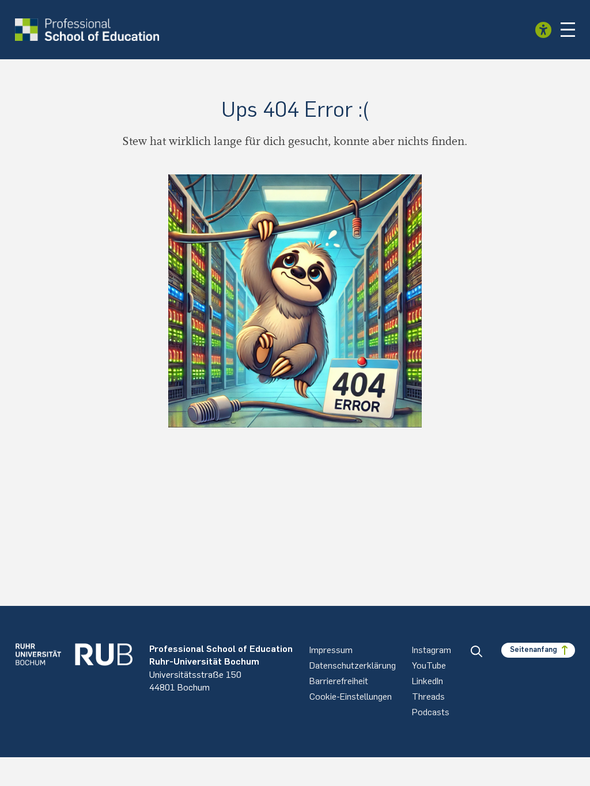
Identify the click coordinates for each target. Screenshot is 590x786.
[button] (568, 29)
